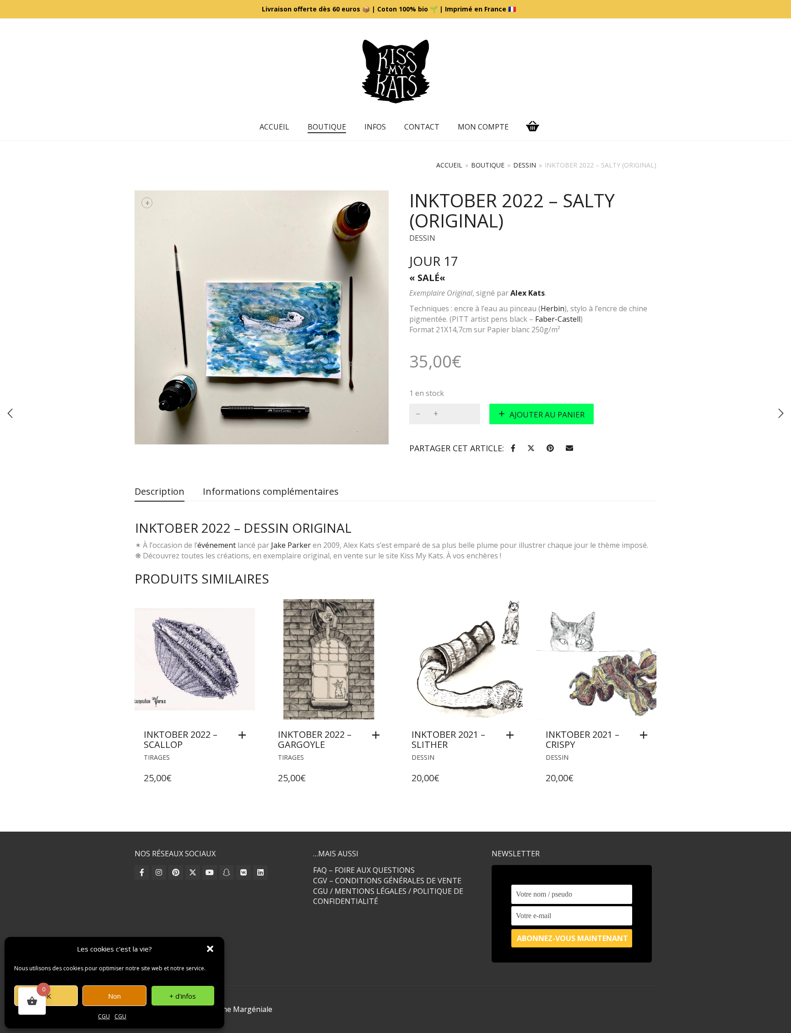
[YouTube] (209, 872)
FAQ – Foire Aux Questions (364, 870)
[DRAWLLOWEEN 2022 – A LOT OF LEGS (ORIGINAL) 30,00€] (781, 413)
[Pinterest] (175, 872)
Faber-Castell (557, 319)
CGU (104, 1016)
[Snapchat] (226, 872)
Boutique (327, 127)
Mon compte (483, 127)
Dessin (524, 165)
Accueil (274, 127)
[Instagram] (159, 872)
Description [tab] (159, 491)
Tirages (157, 757)
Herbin (552, 308)
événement (216, 545)
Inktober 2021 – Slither (448, 739)
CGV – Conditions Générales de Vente (387, 881)
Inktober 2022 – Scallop (180, 739)
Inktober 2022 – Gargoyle (315, 739)
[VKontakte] (243, 872)
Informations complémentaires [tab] (271, 491)
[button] (210, 948)
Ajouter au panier (547, 414)
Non (114, 996)
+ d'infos (182, 996)
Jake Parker (291, 545)
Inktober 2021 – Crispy (582, 739)
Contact (421, 127)
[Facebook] (142, 872)
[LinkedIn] (260, 872)
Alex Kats (527, 293)
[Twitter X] (192, 872)
